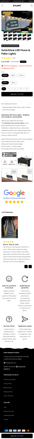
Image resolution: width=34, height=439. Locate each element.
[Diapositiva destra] (30, 266)
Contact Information (10, 379)
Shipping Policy (8, 392)
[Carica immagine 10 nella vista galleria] (24, 40)
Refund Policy (8, 388)
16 (21, 89)
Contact (6, 419)
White (13, 75)
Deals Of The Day (9, 411)
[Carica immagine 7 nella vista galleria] (18, 40)
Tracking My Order (9, 415)
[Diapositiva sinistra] (26, 266)
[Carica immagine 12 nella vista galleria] (26, 40)
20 (27, 89)
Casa (5, 407)
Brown (21, 75)
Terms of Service (8, 396)
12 (15, 89)
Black (5, 75)
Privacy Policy (8, 384)
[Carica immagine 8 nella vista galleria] (20, 40)
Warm (5, 83)
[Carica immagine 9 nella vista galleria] (22, 40)
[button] (2, 6)
